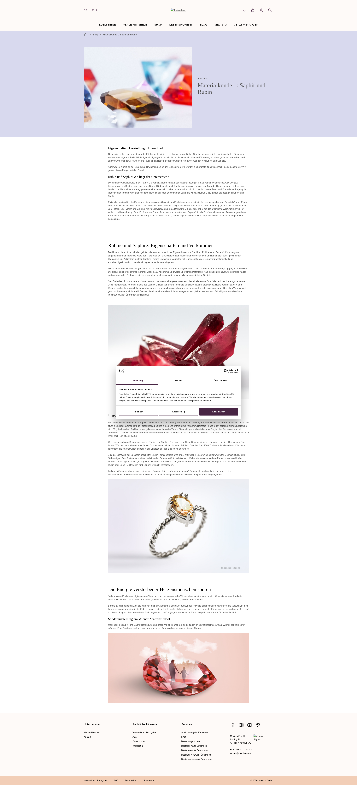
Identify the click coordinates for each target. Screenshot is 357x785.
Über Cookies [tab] (220, 380)
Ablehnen (138, 411)
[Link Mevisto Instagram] (241, 725)
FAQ (183, 737)
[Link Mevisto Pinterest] (258, 725)
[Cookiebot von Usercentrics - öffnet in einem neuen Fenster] (226, 371)
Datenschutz (138, 741)
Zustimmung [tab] (137, 380)
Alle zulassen (218, 411)
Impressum (137, 746)
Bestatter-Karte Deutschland (195, 750)
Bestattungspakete (190, 741)
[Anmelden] (261, 10)
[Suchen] (269, 10)
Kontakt (87, 737)
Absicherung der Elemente (194, 732)
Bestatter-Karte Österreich (194, 746)
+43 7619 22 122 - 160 (241, 749)
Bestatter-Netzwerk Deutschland (197, 759)
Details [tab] (178, 380)
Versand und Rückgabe (144, 732)
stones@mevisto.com (240, 753)
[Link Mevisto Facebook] (233, 725)
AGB (134, 737)
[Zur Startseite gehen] (178, 10)
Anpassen (177, 411)
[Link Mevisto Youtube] (249, 725)
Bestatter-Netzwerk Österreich (196, 755)
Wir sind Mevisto (92, 732)
